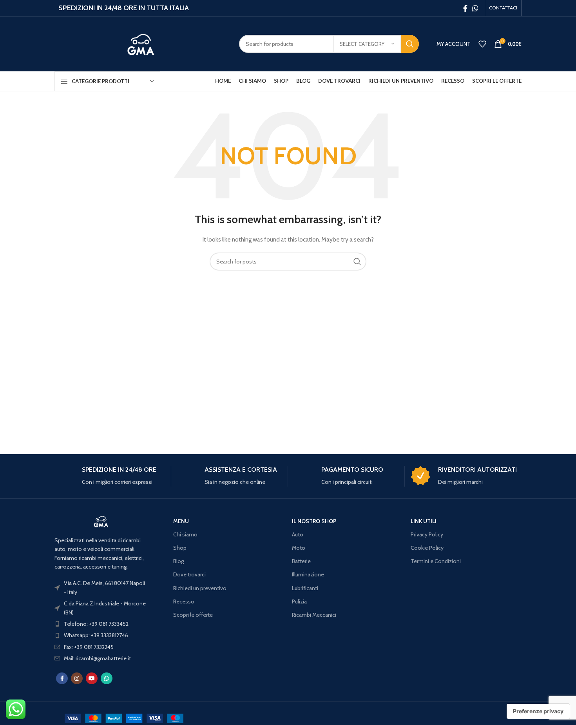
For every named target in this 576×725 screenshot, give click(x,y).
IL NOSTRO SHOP (314, 521)
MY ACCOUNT (454, 43)
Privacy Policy (427, 534)
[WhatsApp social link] (475, 8)
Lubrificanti (305, 588)
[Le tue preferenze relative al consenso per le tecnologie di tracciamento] (538, 711)
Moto (298, 547)
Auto (297, 534)
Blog (178, 561)
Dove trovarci (189, 574)
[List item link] (101, 624)
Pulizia (299, 601)
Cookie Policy (427, 547)
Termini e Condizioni (436, 561)
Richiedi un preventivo (199, 588)
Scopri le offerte (193, 614)
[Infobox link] (109, 476)
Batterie (301, 561)
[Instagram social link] (77, 678)
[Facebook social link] (465, 8)
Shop (180, 547)
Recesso (183, 601)
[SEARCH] (410, 44)
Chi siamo (185, 534)
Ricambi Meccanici (314, 614)
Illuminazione (308, 574)
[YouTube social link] (92, 678)
